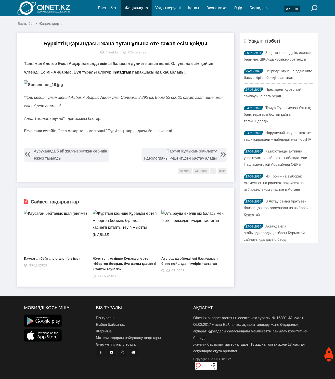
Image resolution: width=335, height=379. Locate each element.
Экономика (216, 8)
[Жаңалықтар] (47, 8)
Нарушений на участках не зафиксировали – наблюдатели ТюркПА (277, 136)
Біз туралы (105, 318)
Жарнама (104, 331)
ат (213, 171)
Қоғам (193, 8)
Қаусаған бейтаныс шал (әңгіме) (52, 258)
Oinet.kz (225, 359)
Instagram (122, 72)
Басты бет (107, 8)
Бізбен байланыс (110, 324)
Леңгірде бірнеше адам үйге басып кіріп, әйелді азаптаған (278, 74)
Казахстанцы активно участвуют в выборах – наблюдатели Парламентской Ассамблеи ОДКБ (275, 157)
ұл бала (185, 171)
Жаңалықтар (136, 8)
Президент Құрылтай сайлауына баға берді (272, 92)
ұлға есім (201, 171)
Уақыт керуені (168, 8)
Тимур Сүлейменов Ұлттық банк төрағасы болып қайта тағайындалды (277, 114)
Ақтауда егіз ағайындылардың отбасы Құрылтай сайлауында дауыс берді (274, 232)
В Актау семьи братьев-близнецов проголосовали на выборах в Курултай (277, 207)
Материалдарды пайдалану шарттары (128, 338)
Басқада (257, 8)
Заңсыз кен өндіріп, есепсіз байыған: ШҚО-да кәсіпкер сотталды (277, 56)
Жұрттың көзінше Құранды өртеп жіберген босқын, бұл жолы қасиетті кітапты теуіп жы (124, 263)
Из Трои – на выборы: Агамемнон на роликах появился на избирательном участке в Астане (274, 182)
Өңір (238, 8)
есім (222, 171)
